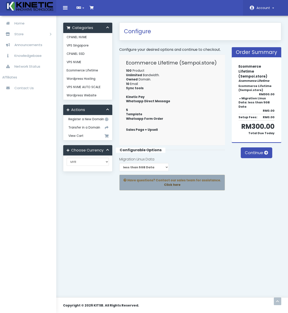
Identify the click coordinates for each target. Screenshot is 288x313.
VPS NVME (74, 62)
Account (264, 8)
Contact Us (24, 88)
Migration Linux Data (136, 159)
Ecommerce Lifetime (82, 70)
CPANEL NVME (77, 37)
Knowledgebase (28, 55)
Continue (254, 152)
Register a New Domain (85, 119)
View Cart (75, 136)
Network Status (27, 66)
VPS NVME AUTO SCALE (84, 87)
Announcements (28, 44)
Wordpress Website (82, 95)
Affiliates (9, 77)
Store (19, 34)
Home (19, 23)
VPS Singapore (78, 45)
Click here (172, 185)
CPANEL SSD (76, 54)
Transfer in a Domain (83, 127)
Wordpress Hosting (81, 79)
